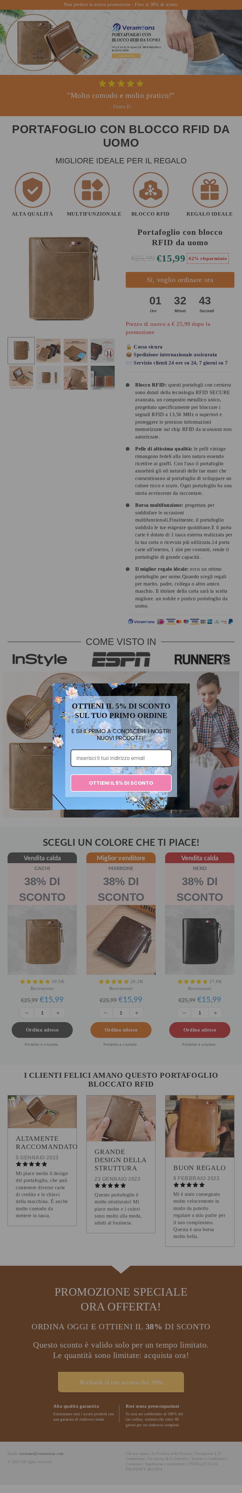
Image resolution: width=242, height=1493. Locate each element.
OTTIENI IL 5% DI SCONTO (121, 783)
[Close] (182, 690)
